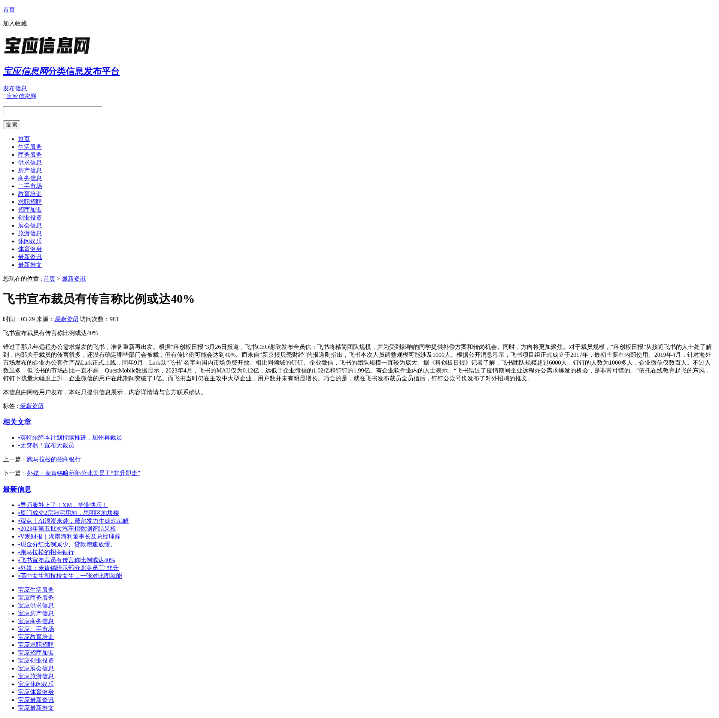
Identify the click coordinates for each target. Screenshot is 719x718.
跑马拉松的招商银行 (54, 459)
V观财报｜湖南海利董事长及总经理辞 (69, 536)
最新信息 (17, 489)
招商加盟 (30, 209)
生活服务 (30, 147)
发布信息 (15, 88)
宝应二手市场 (36, 629)
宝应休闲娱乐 (36, 684)
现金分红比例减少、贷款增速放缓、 (67, 544)
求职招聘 (30, 202)
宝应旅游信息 (36, 676)
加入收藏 (15, 23)
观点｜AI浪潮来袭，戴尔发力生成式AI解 (73, 521)
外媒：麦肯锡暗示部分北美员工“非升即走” (83, 473)
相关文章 (17, 422)
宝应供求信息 (36, 605)
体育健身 (30, 249)
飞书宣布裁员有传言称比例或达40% (66, 560)
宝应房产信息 (36, 613)
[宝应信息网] (50, 54)
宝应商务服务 (36, 597)
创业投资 (30, 217)
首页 (9, 9)
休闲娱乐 (30, 241)
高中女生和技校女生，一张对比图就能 (70, 576)
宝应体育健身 (36, 692)
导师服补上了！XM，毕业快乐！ (63, 505)
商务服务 (30, 154)
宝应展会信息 (36, 668)
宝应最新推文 (36, 708)
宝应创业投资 (36, 660)
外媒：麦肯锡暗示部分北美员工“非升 (68, 568)
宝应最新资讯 (36, 700)
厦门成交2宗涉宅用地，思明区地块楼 (68, 513)
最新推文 (30, 265)
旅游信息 (30, 233)
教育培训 (30, 194)
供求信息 (30, 162)
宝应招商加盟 (36, 652)
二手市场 (30, 186)
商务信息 (30, 178)
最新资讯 (30, 257)
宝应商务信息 (36, 621)
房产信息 (30, 170)
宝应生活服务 (36, 589)
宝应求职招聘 (36, 645)
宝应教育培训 (36, 637)
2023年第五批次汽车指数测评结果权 (67, 528)
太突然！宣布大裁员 (46, 445)
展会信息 (30, 225)
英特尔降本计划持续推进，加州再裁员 (70, 437)
